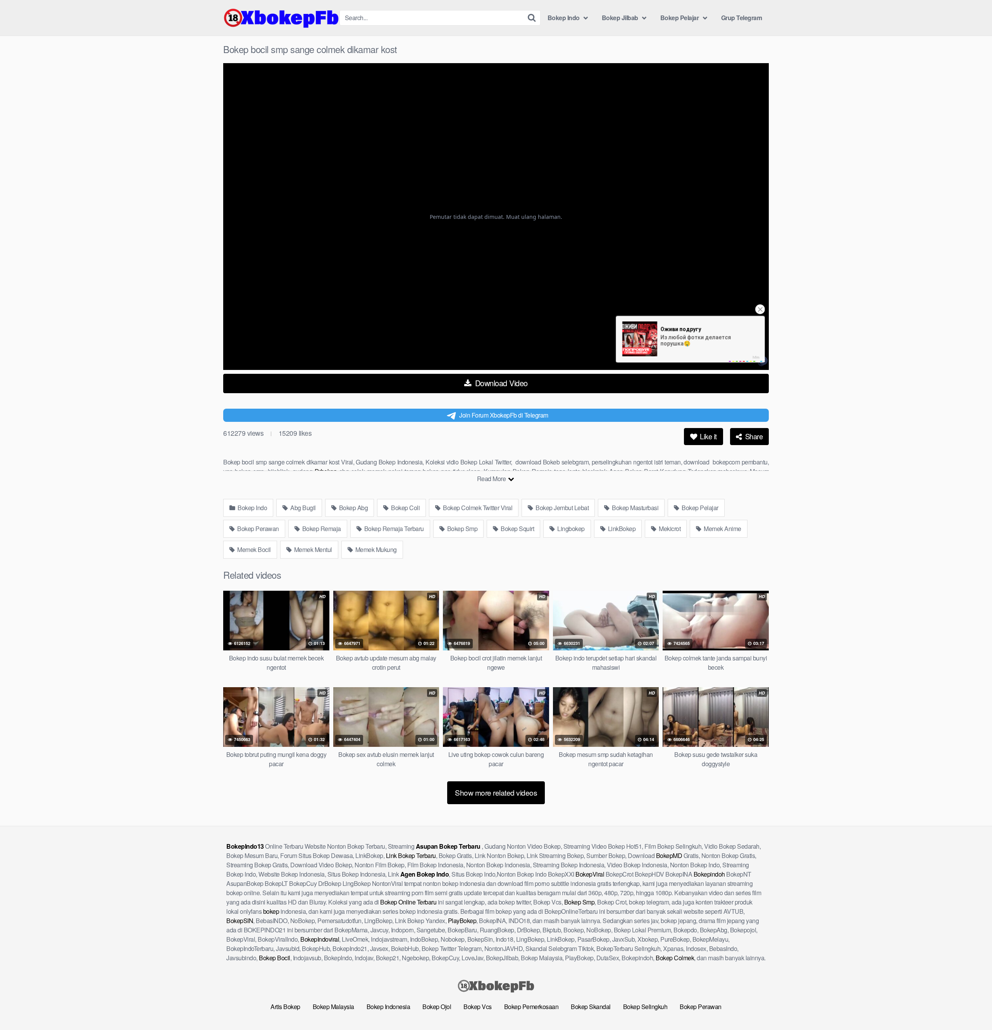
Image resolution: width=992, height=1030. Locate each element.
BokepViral (589, 874)
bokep (271, 911)
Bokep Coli (405, 507)
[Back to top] (970, 1005)
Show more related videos (496, 792)
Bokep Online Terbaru (408, 902)
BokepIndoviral (319, 939)
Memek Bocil (253, 549)
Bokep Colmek (675, 957)
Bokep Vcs (477, 1006)
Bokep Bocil (274, 957)
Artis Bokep (285, 1006)
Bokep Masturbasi (635, 507)
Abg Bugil (302, 507)
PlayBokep (462, 920)
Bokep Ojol (436, 1006)
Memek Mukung (375, 549)
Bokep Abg (353, 507)
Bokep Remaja (321, 528)
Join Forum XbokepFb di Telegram (503, 415)
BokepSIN (239, 920)
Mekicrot (669, 528)
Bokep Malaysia (333, 1006)
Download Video (500, 383)
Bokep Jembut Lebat (561, 507)
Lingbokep (570, 528)
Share (753, 436)
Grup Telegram (741, 17)
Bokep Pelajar (679, 17)
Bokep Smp (461, 528)
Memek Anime (722, 528)
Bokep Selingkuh (645, 1006)
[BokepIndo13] (281, 17)
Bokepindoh (709, 874)
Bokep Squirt (516, 528)
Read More (492, 478)
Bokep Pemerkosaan (531, 1006)
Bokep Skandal (591, 1006)
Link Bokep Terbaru (411, 855)
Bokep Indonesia (388, 1006)
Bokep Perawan (257, 528)
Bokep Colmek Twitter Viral (477, 507)
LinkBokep (621, 528)
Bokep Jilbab (620, 17)
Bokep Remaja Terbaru (393, 528)
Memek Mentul (312, 549)
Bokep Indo (564, 17)
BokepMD (669, 855)
